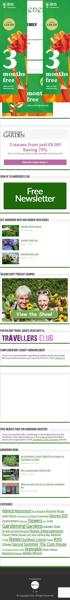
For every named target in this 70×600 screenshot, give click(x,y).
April (34, 511)
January (23, 534)
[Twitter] (36, 592)
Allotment (23, 511)
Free (44, 521)
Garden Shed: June (30, 254)
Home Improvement (46, 531)
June (34, 534)
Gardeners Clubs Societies (45, 439)
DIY (65, 515)
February (23, 521)
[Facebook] (33, 592)
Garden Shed (51, 526)
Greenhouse (20, 531)
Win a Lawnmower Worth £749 (35, 470)
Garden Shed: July (29, 240)
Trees (21, 549)
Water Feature (49, 549)
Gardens (34, 526)
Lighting (41, 534)
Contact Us (59, 358)
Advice (8, 510)
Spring (17, 544)
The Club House (53, 544)
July (29, 534)
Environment (10, 521)
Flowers (35, 520)
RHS (58, 539)
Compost (32, 516)
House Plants (10, 534)
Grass (6, 531)
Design (55, 515)
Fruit (50, 521)
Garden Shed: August (31, 226)
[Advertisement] (27, 398)
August (41, 511)
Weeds (18, 553)
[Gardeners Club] (35, 8)
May (48, 534)
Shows (7, 544)
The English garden (10, 550)
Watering (8, 553)
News (15, 539)
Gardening (13, 526)
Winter (37, 553)
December (43, 516)
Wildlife (27, 553)
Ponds (50, 540)
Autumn (51, 511)
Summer (31, 544)
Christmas (22, 516)
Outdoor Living (33, 539)
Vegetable (33, 549)
